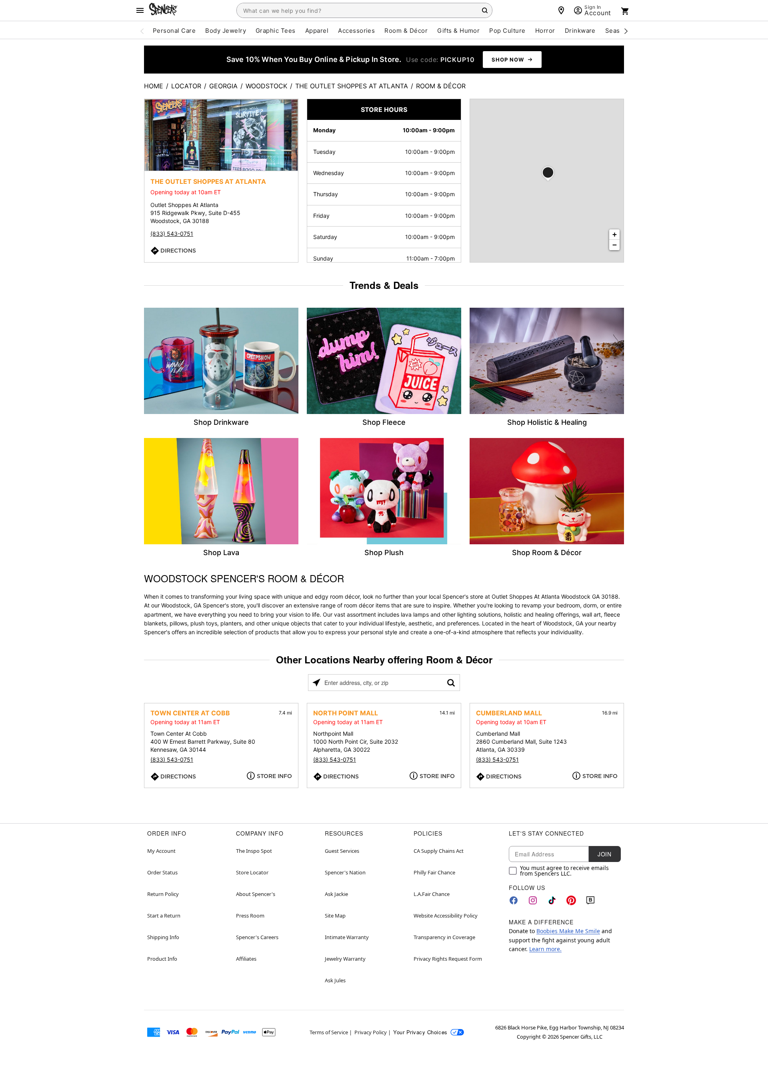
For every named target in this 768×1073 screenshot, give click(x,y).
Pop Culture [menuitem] (507, 30)
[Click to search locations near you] (316, 683)
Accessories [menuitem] (356, 30)
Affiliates (246, 958)
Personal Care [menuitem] (174, 30)
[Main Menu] (140, 10)
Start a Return (163, 915)
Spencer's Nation (345, 872)
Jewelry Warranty (345, 958)
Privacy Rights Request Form (448, 958)
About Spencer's (255, 894)
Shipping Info (163, 937)
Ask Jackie (336, 894)
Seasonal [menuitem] (619, 30)
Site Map (335, 915)
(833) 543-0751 (171, 233)
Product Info (162, 958)
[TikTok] (552, 900)
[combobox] (364, 10)
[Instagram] (533, 900)
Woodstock (266, 86)
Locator (186, 86)
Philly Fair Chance (434, 872)
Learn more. (545, 949)
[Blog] (590, 900)
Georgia (223, 86)
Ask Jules (335, 980)
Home (153, 86)
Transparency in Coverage (444, 937)
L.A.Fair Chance (432, 894)
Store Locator (252, 872)
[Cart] (625, 11)
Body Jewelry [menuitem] (225, 30)
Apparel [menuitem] (316, 30)
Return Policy (163, 894)
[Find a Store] (561, 10)
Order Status (162, 872)
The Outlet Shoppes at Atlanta (351, 86)
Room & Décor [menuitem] (406, 30)
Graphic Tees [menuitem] (276, 30)
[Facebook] (513, 900)
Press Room (250, 915)
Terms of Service (329, 1032)
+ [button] (614, 234)
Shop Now (508, 59)
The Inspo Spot (254, 850)
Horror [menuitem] (545, 30)
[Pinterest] (571, 900)
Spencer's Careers (257, 937)
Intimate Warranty (347, 937)
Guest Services (342, 850)
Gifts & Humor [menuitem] (458, 30)
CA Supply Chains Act (439, 850)
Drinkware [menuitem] (580, 30)
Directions (178, 250)
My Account (161, 850)
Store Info (274, 776)
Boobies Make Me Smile (568, 931)
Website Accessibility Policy (446, 915)
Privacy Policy (370, 1032)
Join (604, 854)
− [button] (614, 245)
